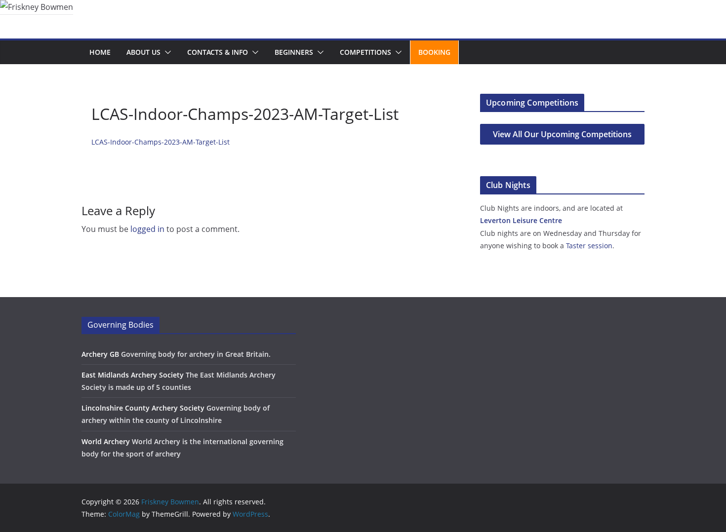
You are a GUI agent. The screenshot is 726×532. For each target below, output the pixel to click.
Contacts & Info (217, 52)
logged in (147, 229)
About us (143, 52)
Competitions (365, 52)
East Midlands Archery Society (132, 375)
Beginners (294, 52)
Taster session (589, 245)
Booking (434, 52)
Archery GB (100, 354)
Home (100, 52)
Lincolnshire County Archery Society (142, 408)
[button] (166, 52)
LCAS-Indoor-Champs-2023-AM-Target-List (160, 142)
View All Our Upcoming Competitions (562, 134)
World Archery (105, 441)
